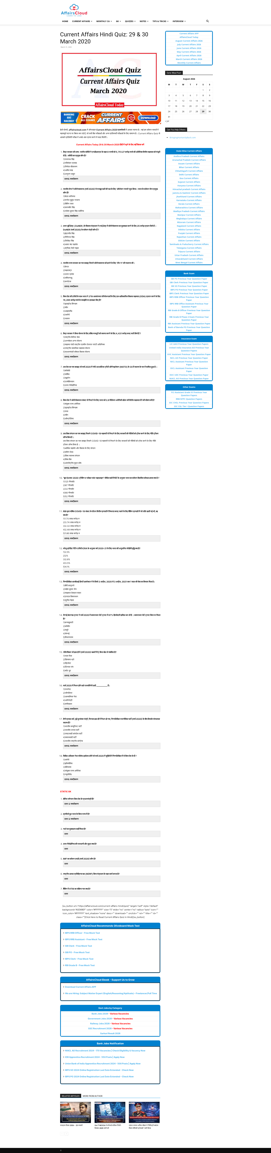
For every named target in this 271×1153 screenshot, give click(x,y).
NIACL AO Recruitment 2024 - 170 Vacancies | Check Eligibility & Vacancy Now (105, 1050)
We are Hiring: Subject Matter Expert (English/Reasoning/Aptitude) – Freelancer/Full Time (111, 993)
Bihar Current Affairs (189, 167)
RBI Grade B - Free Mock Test (80, 965)
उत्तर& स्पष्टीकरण (71, 178)
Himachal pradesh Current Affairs (189, 189)
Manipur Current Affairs (189, 215)
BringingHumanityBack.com (183, 137)
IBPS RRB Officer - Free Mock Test (82, 933)
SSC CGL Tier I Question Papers (189, 406)
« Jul (167, 121)
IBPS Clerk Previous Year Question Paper (189, 293)
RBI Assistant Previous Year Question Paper (189, 323)
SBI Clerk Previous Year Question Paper (189, 282)
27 (190, 111)
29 (203, 111)
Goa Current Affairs (189, 178)
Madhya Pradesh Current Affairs (189, 211)
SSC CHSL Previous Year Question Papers (189, 402)
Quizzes (129, 21)
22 (203, 106)
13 (190, 100)
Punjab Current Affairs (189, 233)
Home (65, 21)
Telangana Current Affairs (189, 248)
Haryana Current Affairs (189, 185)
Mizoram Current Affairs (189, 222)
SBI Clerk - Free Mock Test (78, 946)
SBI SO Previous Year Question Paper (189, 286)
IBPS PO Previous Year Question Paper (189, 289)
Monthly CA (103, 21)
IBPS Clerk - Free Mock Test (79, 958)
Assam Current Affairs (189, 163)
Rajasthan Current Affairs (189, 237)
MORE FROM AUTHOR (92, 1096)
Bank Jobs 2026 (110, 1013)
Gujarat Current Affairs (189, 182)
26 (183, 111)
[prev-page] (62, 1134)
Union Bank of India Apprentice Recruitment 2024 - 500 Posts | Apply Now (103, 1063)
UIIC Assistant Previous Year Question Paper (189, 354)
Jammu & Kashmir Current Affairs (189, 193)
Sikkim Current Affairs (189, 240)
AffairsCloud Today (189, 37)
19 (183, 106)
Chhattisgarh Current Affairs (189, 171)
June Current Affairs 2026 (189, 48)
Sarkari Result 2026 (110, 1033)
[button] (207, 21)
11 (176, 100)
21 (197, 106)
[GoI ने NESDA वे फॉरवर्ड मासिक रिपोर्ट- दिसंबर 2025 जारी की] (110, 1112)
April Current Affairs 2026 (189, 55)
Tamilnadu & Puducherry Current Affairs (189, 244)
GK (117, 21)
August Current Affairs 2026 (189, 40)
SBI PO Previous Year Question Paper (189, 278)
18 (176, 106)
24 (169, 111)
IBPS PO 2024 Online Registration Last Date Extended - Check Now (99, 1076)
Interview (178, 21)
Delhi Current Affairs (189, 174)
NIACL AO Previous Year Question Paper (189, 378)
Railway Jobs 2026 (110, 1023)
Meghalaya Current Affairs (189, 218)
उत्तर (66, 833)
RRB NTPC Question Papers (189, 399)
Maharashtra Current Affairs (189, 207)
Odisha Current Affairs (189, 229)
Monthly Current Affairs (189, 62)
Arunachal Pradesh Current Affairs (189, 160)
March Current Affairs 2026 (189, 59)
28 (197, 111)
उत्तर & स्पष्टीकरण (71, 803)
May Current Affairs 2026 (189, 51)
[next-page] (66, 1134)
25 (176, 111)
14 (197, 100)
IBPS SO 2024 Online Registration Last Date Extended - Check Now (99, 1070)
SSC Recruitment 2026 (110, 1028)
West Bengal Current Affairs (189, 262)
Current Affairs (81, 21)
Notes (143, 21)
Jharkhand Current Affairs (189, 196)
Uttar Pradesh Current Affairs (189, 255)
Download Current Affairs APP (80, 987)
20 (190, 106)
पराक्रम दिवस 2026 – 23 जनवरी (71, 1125)
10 (169, 100)
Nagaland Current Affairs (189, 226)
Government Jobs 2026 (110, 1018)
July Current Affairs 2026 (189, 44)
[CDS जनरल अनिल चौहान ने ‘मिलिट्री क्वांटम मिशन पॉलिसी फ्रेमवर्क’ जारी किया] (144, 1112)
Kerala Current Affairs (189, 204)
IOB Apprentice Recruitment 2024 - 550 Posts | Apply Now (95, 1057)
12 (183, 100)
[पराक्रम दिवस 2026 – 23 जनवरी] (76, 1112)
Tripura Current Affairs (189, 251)
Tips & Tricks (159, 21)
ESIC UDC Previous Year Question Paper (189, 375)
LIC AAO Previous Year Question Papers (189, 344)
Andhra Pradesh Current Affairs (189, 156)
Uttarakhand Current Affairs (189, 259)
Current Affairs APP (189, 33)
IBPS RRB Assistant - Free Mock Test (83, 939)
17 (169, 106)
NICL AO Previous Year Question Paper (189, 358)
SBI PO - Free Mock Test (77, 952)
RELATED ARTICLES (70, 1096)
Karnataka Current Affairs (189, 200)
